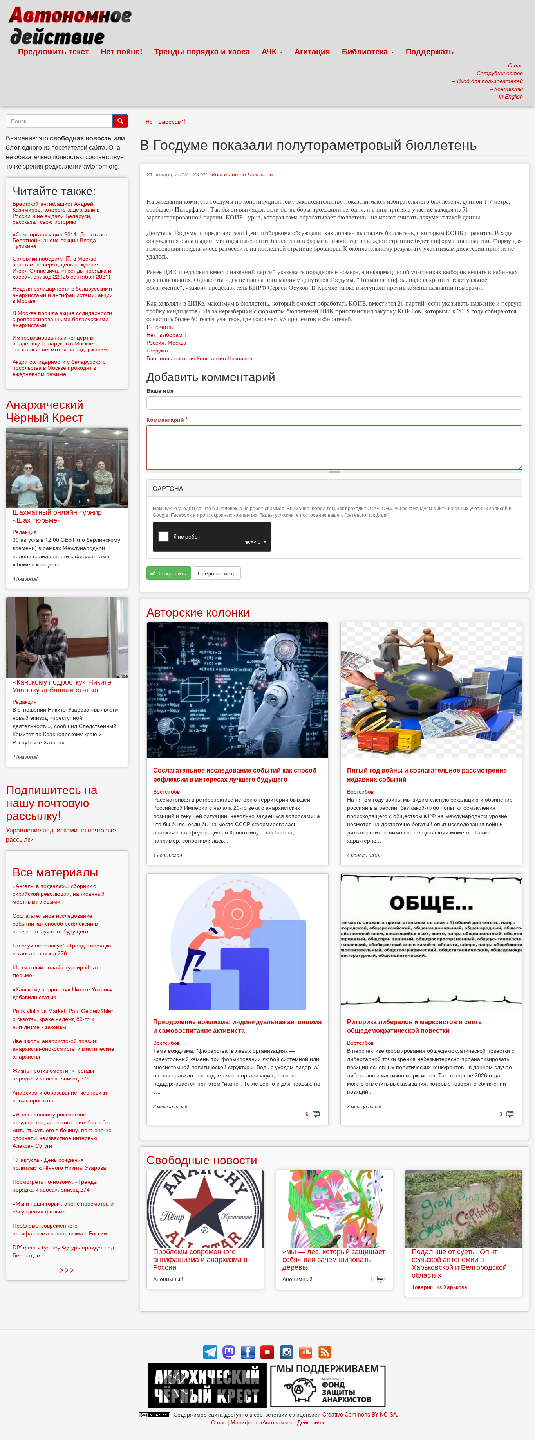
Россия (155, 342)
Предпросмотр (217, 573)
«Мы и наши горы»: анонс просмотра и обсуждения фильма (63, 1207)
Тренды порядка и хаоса (202, 51)
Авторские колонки (198, 611)
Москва (177, 342)
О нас (218, 1422)
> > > (67, 1269)
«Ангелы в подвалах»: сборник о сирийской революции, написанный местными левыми (59, 893)
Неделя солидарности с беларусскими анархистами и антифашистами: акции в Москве (63, 294)
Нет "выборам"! (165, 121)
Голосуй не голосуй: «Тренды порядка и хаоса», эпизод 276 (62, 949)
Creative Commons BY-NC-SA (359, 1414)
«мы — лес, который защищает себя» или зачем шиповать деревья (333, 1259)
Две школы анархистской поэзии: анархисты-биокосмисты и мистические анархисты (63, 1048)
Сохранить (171, 573)
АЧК (270, 51)
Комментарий (167, 419)
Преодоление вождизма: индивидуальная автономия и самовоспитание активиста (237, 1026)
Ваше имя (160, 390)
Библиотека (366, 51)
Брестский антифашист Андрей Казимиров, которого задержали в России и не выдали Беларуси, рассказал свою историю (56, 212)
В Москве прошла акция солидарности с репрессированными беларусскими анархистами (62, 319)
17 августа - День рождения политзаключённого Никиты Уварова (59, 1163)
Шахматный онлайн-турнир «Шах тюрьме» (57, 516)
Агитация (312, 51)
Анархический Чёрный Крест (44, 410)
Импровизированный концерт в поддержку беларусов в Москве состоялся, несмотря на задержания (60, 343)
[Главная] (73, 27)
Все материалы (55, 871)
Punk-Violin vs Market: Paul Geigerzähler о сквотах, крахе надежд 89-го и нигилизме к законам (63, 1018)
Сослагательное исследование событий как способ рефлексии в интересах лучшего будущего (234, 774)
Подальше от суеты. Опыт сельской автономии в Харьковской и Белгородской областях (459, 1262)
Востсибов (166, 791)
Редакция (25, 532)
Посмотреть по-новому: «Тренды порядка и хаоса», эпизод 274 (55, 1185)
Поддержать (430, 51)
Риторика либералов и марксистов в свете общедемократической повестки (414, 1026)
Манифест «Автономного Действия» (277, 1422)
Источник (159, 326)
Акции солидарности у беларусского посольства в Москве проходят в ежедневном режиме (59, 368)
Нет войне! (122, 51)
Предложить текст (53, 51)
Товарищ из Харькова (439, 1287)
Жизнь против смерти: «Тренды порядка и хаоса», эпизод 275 (53, 1074)
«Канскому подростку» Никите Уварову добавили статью (62, 685)
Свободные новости (201, 1159)
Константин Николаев (242, 174)
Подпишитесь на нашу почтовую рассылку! (52, 802)
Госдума (157, 350)
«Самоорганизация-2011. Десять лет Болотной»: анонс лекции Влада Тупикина (60, 240)
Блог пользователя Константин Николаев (199, 358)
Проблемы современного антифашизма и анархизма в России (200, 1259)
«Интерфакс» (189, 209)
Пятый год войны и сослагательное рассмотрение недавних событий (427, 774)
